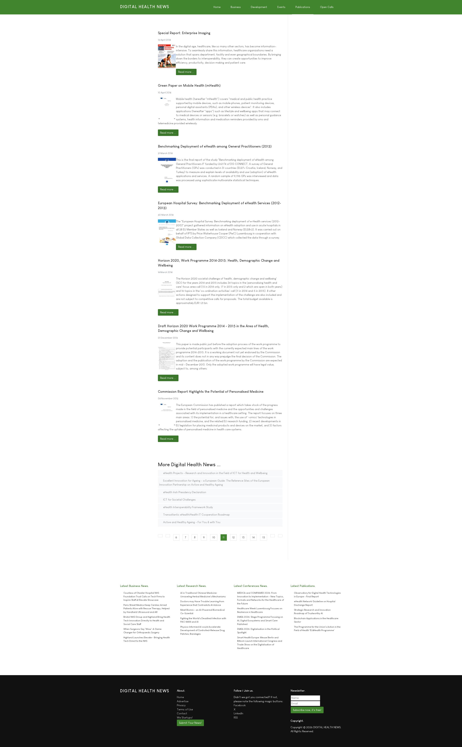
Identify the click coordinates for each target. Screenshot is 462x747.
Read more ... (186, 71)
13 (243, 537)
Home (180, 697)
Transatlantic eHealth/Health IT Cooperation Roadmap (196, 514)
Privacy (181, 705)
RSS (236, 717)
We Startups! (185, 717)
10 (213, 537)
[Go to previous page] (168, 535)
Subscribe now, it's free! (307, 709)
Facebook (240, 705)
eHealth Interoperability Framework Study (187, 507)
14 (253, 537)
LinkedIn (238, 713)
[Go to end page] (280, 535)
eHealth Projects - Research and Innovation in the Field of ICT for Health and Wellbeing (214, 473)
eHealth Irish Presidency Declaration (184, 492)
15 (263, 537)
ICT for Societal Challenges (179, 499)
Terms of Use (185, 709)
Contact (182, 713)
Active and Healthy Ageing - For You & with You (191, 522)
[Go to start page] (160, 535)
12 (233, 537)
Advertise (182, 701)
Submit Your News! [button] (190, 722)
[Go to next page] (272, 535)
